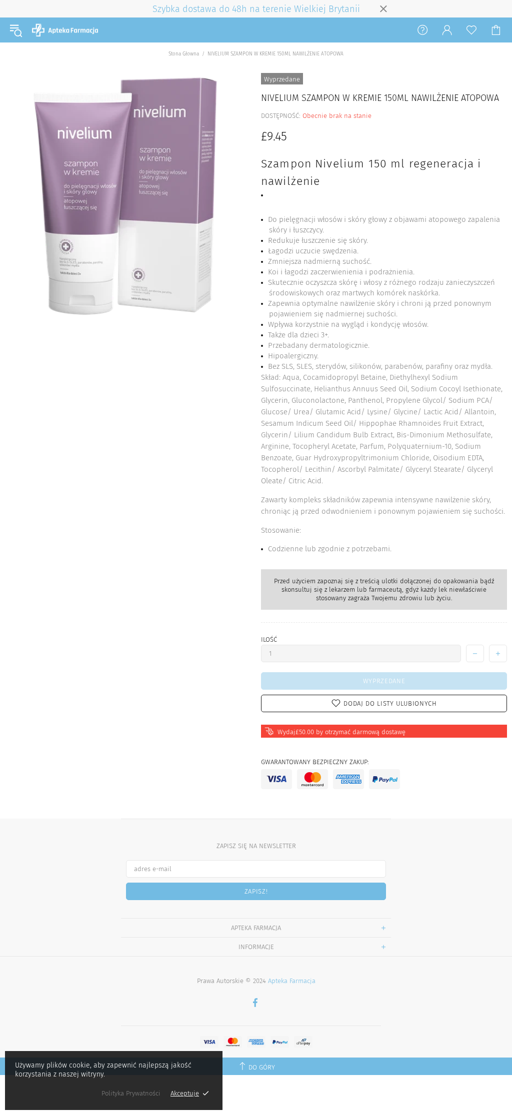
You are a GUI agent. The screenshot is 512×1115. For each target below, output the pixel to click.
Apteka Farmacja (65, 29)
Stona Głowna (183, 54)
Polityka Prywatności (131, 1093)
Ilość (269, 639)
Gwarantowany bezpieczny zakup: (315, 762)
